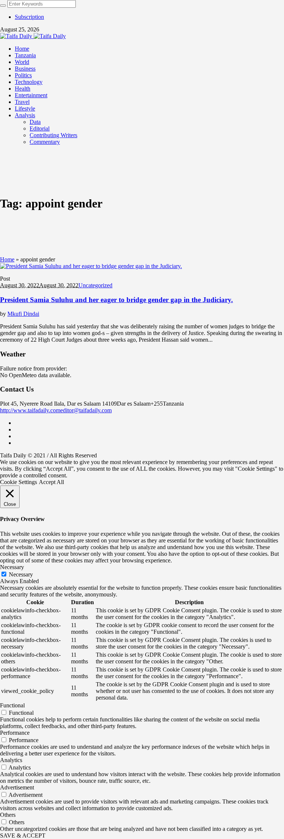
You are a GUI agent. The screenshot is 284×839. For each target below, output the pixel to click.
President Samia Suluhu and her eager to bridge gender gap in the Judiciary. (116, 300)
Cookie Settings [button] (18, 482)
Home (7, 259)
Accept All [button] (51, 482)
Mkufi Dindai (23, 314)
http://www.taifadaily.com (30, 410)
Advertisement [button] (17, 787)
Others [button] (8, 815)
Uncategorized (95, 285)
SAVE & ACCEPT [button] (22, 835)
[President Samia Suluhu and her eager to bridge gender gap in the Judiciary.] (91, 266)
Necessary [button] (12, 567)
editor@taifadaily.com (86, 410)
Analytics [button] (11, 760)
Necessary (21, 574)
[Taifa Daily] (33, 36)
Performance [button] (15, 733)
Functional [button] (12, 705)
